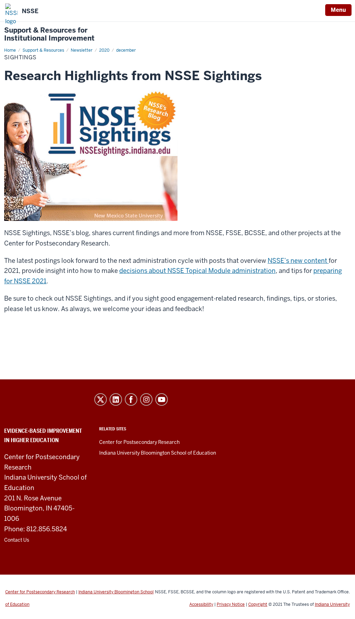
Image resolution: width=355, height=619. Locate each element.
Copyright (257, 604)
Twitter (100, 399)
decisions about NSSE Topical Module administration (197, 271)
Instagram (146, 399)
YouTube (161, 399)
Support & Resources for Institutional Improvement (49, 34)
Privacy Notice (231, 604)
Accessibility (201, 604)
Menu (338, 10)
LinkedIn (116, 399)
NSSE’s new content (298, 261)
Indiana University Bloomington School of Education (157, 453)
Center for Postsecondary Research (139, 442)
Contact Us (16, 540)
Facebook (131, 399)
